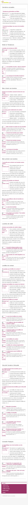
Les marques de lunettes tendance (15, 75)
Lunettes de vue (5, 485)
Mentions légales (6, 490)
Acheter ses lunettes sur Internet (10, 180)
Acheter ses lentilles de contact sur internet (13, 284)
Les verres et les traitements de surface (12, 109)
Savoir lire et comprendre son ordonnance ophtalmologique (14, 464)
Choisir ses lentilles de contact (10, 299)
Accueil (4, 483)
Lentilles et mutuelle (11, 412)
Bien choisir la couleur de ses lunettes (16, 126)
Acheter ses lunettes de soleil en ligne (12, 227)
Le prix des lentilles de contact (14, 316)
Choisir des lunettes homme (13, 140)
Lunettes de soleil (6, 486)
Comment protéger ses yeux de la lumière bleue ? (13, 27)
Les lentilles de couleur (12, 339)
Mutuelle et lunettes (11, 406)
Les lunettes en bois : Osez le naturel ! (16, 66)
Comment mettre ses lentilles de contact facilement (14, 330)
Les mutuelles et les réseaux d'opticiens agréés (13, 422)
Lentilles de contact (6, 488)
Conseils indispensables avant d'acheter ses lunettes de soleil (14, 248)
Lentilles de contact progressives (14, 345)
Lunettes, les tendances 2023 (9, 48)
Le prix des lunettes (11, 207)
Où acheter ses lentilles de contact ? (11, 269)
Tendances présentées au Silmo (11, 11)
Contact (4, 492)
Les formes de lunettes (12, 149)
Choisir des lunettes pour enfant (14, 132)
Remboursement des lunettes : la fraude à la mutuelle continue (14, 429)
